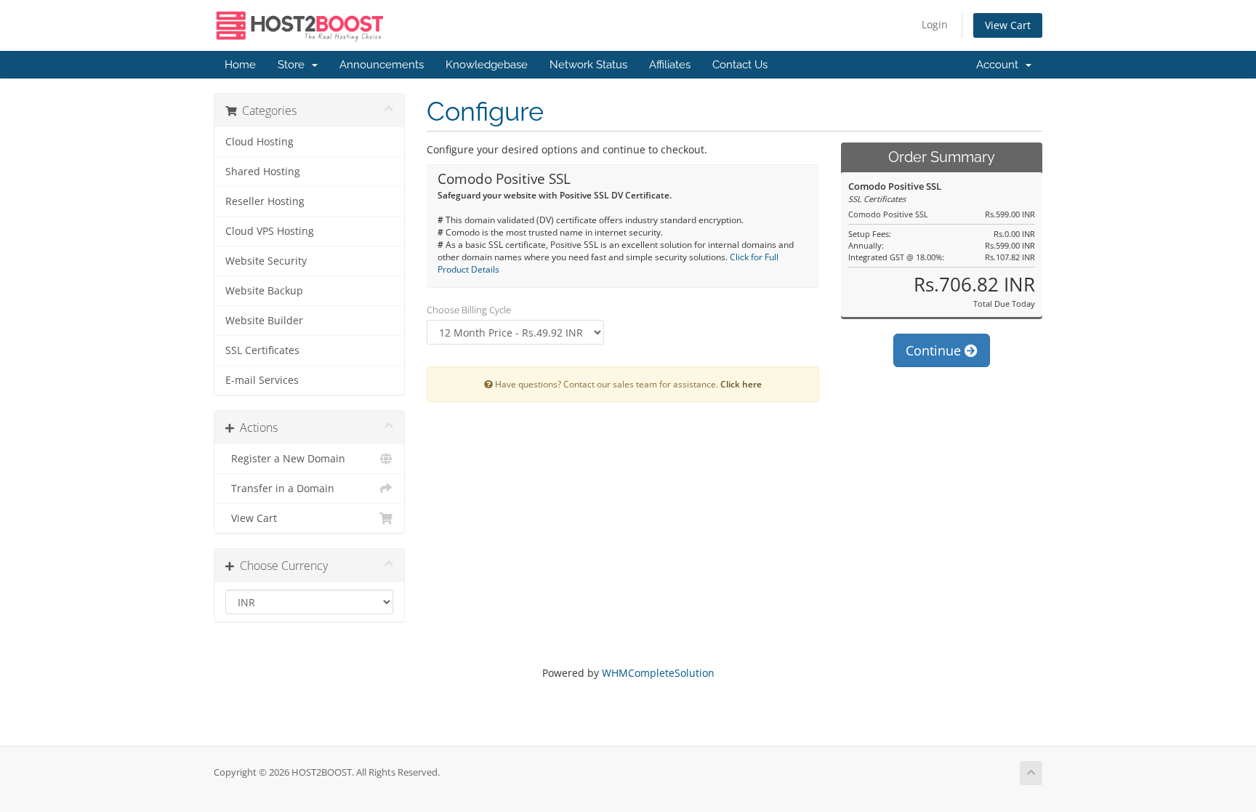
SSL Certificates (262, 350)
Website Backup (264, 290)
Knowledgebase (487, 64)
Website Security (266, 261)
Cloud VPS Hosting (269, 231)
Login (935, 24)
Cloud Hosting (259, 141)
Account (1000, 64)
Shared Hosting (262, 171)
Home (240, 64)
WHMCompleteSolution (658, 673)
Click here (741, 384)
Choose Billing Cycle (469, 309)
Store (294, 64)
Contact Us (740, 64)
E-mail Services (262, 380)
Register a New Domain (285, 458)
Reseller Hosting (265, 201)
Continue (935, 350)
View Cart (1008, 25)
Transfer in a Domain (279, 488)
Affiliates (670, 64)
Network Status (588, 64)
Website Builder (264, 320)
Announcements (381, 64)
